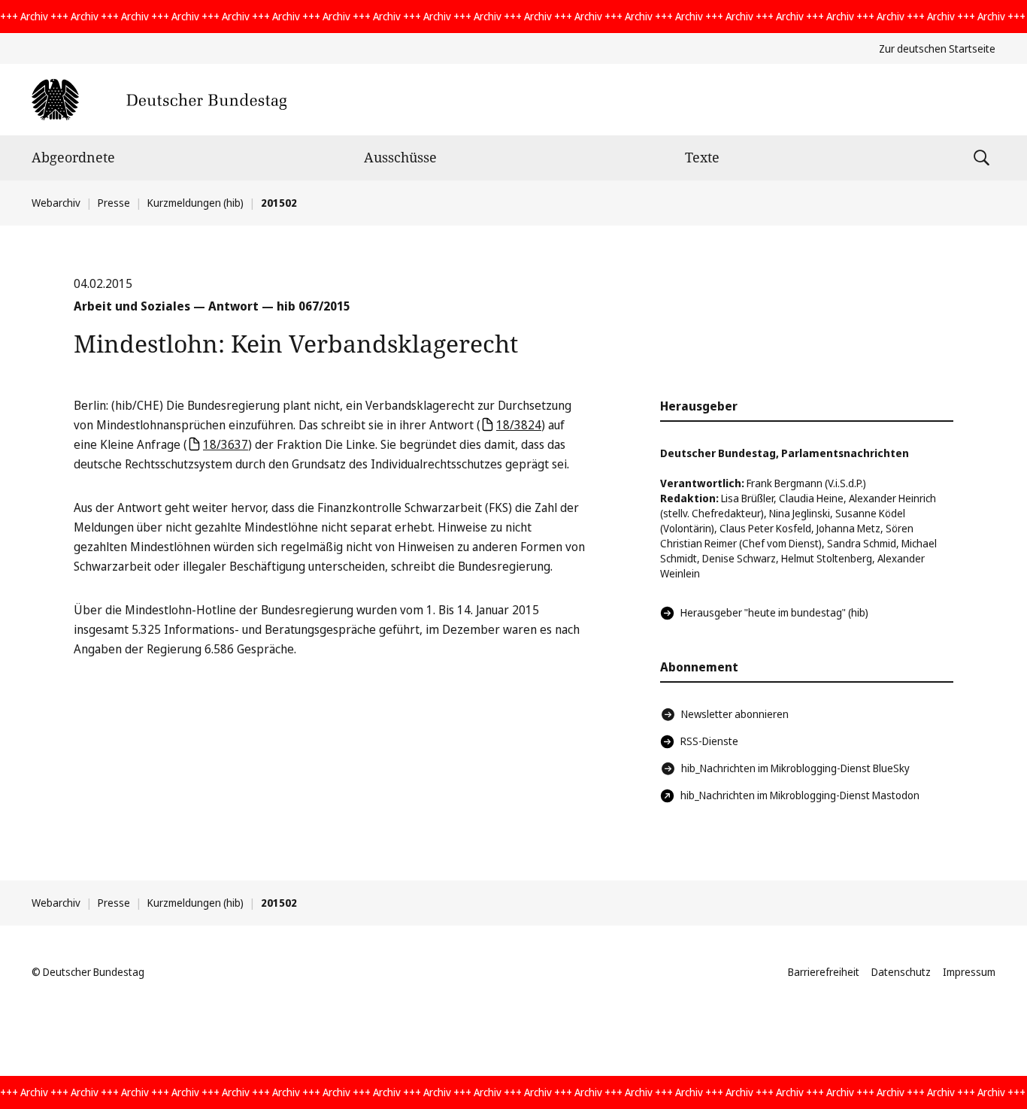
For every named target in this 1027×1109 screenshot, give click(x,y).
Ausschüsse (400, 157)
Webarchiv (56, 202)
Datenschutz (901, 972)
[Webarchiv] (159, 99)
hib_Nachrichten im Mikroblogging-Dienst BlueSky (795, 768)
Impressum (969, 972)
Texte (702, 157)
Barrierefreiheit (823, 972)
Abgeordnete (73, 157)
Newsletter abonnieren (735, 714)
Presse (114, 202)
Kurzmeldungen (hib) (195, 202)
